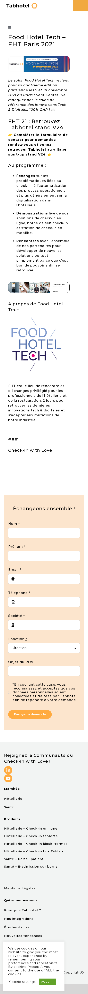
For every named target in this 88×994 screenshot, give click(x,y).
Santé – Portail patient (24, 859)
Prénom (17, 547)
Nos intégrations (19, 919)
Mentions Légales (20, 888)
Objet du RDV (20, 662)
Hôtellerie (13, 798)
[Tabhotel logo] (21, 4)
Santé (9, 807)
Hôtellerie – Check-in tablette (31, 836)
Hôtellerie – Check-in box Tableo (34, 851)
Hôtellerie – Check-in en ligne (31, 828)
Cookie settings (22, 982)
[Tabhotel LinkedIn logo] (8, 768)
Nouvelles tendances (23, 936)
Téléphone (19, 593)
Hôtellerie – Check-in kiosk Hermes (36, 844)
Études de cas (17, 927)
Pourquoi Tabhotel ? (23, 910)
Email (14, 570)
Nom (14, 524)
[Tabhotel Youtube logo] (8, 776)
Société (16, 616)
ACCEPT (47, 981)
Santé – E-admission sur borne (31, 866)
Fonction (17, 639)
